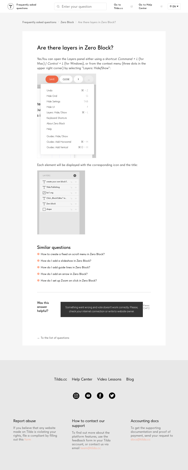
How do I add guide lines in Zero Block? (65, 267)
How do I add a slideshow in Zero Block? (66, 260)
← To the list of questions (53, 337)
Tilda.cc (60, 379)
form (27, 439)
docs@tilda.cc (141, 439)
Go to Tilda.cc (118, 6)
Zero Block (67, 22)
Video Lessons (109, 379)
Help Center (82, 379)
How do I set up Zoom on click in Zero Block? (69, 280)
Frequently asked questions (39, 22)
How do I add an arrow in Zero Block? (64, 274)
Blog (130, 379)
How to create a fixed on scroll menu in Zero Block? (73, 254)
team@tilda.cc (90, 448)
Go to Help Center (145, 6)
